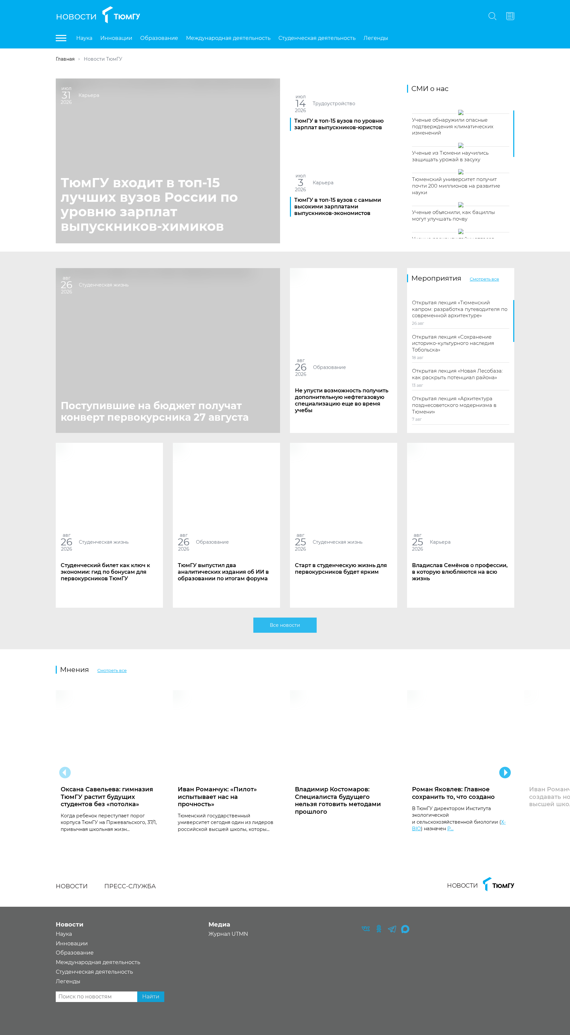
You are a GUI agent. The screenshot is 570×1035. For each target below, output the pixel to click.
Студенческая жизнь (104, 285)
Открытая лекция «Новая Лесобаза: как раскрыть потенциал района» (457, 374)
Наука (84, 38)
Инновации (116, 38)
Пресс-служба (130, 886)
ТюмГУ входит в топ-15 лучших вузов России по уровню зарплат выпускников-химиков (149, 204)
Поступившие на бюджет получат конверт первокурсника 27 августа (155, 411)
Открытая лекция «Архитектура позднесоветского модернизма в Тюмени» (454, 404)
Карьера (89, 95)
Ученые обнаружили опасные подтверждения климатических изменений (452, 126)
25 (300, 542)
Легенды (376, 38)
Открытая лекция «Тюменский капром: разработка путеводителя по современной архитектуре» (459, 309)
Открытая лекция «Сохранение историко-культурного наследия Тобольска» (453, 343)
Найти (150, 996)
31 (66, 95)
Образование (159, 38)
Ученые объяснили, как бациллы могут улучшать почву (453, 215)
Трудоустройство (334, 103)
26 (66, 285)
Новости (76, 16)
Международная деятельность (228, 38)
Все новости (285, 625)
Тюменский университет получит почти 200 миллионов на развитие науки (456, 185)
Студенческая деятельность (317, 38)
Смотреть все (484, 279)
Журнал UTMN (228, 934)
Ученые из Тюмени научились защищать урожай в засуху (450, 156)
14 (300, 103)
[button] (65, 772)
